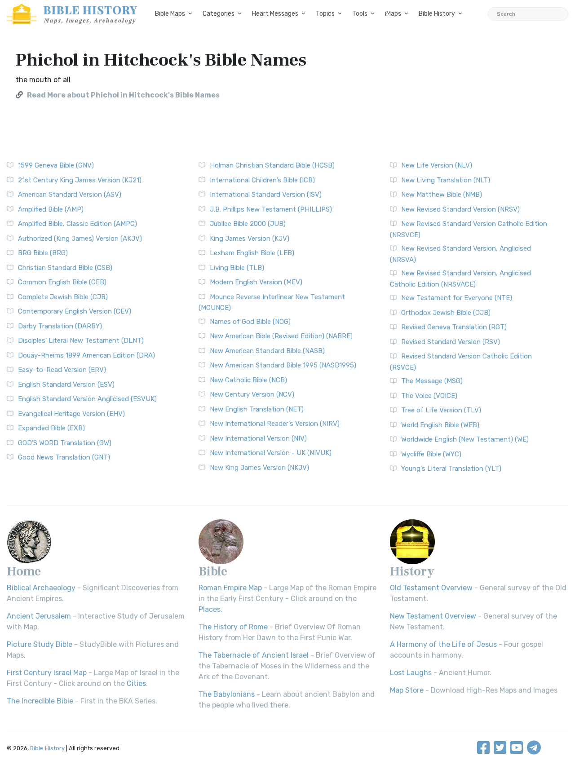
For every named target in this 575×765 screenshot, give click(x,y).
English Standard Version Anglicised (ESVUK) (87, 399)
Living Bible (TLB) (237, 268)
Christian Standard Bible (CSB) (65, 268)
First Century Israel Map (47, 672)
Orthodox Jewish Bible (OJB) (446, 313)
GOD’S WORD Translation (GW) (64, 443)
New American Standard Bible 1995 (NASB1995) (283, 365)
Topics (325, 14)
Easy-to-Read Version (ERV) (62, 370)
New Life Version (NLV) (436, 165)
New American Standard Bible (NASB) (267, 351)
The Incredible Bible (40, 701)
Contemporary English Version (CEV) (74, 311)
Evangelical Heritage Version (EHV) (71, 414)
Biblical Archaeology (41, 588)
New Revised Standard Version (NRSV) (460, 209)
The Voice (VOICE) (429, 396)
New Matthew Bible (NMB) (441, 194)
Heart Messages (275, 14)
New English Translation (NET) (257, 409)
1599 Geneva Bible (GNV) (56, 165)
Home (24, 571)
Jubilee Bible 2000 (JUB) (248, 224)
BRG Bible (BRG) (43, 253)
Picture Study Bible (39, 644)
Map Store (407, 690)
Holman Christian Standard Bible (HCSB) (272, 165)
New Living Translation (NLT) (445, 180)
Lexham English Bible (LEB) (252, 253)
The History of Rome (233, 627)
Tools (359, 14)
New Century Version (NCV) (252, 394)
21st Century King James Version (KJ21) (80, 180)
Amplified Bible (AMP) (51, 209)
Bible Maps (170, 14)
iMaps (393, 14)
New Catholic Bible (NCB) (248, 380)
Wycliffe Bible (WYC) (431, 454)
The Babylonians (227, 694)
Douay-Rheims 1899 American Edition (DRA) (86, 355)
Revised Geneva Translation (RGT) (454, 327)
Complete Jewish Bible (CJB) (63, 297)
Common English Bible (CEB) (62, 282)
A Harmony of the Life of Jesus (443, 644)
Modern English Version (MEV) (256, 282)
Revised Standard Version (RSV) (450, 342)
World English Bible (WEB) (440, 425)
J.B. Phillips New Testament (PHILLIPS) (271, 209)
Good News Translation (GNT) (64, 457)
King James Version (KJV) (249, 238)
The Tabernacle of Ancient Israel (254, 655)
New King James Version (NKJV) (259, 468)
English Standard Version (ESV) (66, 384)
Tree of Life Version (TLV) (441, 410)
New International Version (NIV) (258, 438)
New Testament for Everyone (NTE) (456, 298)
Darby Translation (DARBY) (60, 326)
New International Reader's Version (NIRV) (275, 424)
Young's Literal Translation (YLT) (451, 468)
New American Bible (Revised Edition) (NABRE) (281, 336)
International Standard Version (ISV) (266, 194)
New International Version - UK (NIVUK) (271, 453)
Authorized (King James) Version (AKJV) (80, 238)
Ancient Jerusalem (39, 616)
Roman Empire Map (230, 588)
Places (210, 609)
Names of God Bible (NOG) (250, 322)
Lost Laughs (411, 672)
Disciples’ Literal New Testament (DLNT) (81, 340)
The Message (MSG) (432, 381)
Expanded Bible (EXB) (51, 428)
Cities (136, 683)
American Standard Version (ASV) (69, 194)
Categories (218, 14)
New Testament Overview (433, 616)
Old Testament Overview (431, 588)
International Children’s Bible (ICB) (262, 180)
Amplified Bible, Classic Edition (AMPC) (77, 224)
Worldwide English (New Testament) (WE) (465, 439)
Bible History (437, 14)
